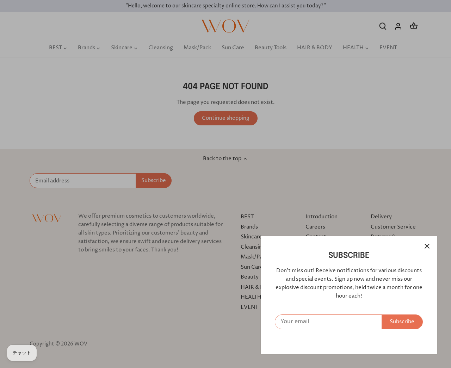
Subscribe (402, 321)
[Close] (427, 246)
